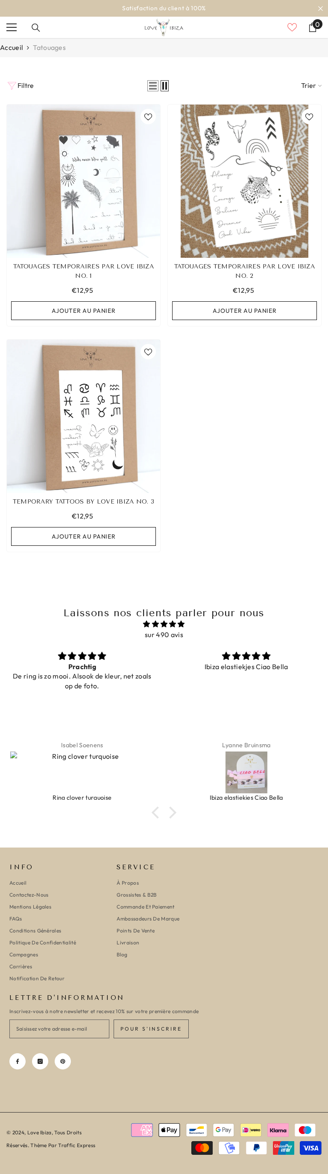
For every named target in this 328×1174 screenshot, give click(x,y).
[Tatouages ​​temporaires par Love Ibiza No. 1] (83, 181)
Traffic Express (76, 1145)
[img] (164, 624)
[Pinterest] (63, 1061)
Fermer (320, 8)
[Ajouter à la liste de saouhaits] (148, 116)
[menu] (11, 27)
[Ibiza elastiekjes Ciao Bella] (82, 772)
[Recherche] (36, 28)
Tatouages (49, 47)
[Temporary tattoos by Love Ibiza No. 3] (83, 416)
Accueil (11, 47)
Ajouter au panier (84, 311)
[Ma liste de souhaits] (292, 27)
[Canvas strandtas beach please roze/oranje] (246, 772)
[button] (152, 85)
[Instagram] (40, 1061)
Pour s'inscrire (151, 1028)
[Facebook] (17, 1061)
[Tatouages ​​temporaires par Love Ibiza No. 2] (244, 181)
